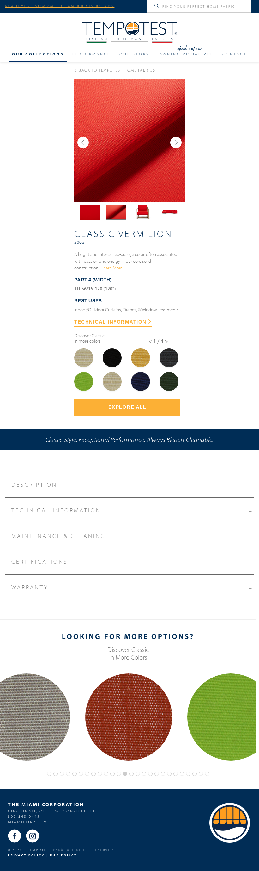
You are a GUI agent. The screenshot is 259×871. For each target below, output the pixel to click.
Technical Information (132, 510)
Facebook (14, 836)
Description (132, 485)
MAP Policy (63, 855)
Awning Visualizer (187, 54)
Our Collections (38, 54)
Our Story (134, 54)
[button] (83, 142)
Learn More (112, 267)
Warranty (132, 587)
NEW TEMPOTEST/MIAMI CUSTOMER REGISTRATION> (59, 6)
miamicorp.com (28, 821)
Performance (91, 54)
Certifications (132, 561)
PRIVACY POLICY (26, 855)
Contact (234, 54)
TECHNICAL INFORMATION (110, 322)
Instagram (32, 836)
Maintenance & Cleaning (132, 536)
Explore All (127, 407)
